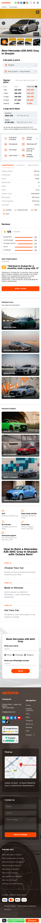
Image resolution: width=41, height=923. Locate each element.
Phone (9, 655)
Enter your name (11, 646)
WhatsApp (19, 655)
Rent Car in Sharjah (9, 880)
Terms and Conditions (26, 906)
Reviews (29, 727)
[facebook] (15, 717)
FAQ (27, 714)
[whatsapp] (15, 3)
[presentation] (3, 23)
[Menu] (38, 2)
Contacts (29, 721)
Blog (28, 717)
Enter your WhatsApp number (17, 660)
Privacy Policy (10, 906)
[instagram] (18, 3)
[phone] (24, 3)
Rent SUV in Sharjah (9, 873)
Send (20, 671)
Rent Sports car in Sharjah (12, 876)
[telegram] (21, 3)
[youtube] (19, 717)
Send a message (20, 834)
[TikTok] (7, 721)
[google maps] (27, 3)
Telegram (30, 655)
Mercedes (13, 7)
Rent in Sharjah (12, 855)
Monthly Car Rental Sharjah (12, 884)
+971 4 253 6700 (8, 708)
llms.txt (7, 909)
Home (4, 7)
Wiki (27, 731)
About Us (29, 724)
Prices (28, 705)
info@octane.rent (9, 712)
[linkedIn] (3, 721)
